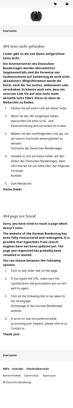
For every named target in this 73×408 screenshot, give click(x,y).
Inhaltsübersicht (37, 369)
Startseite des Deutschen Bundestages (36, 148)
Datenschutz (31, 375)
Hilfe (6, 369)
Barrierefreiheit (12, 375)
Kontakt (16, 176)
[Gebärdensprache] (55, 3)
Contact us (18, 328)
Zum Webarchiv (21, 183)
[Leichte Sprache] (67, 3)
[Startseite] (36, 16)
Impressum (49, 375)
